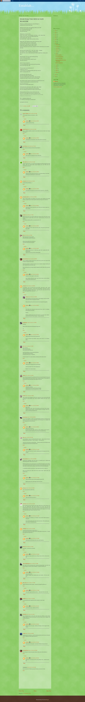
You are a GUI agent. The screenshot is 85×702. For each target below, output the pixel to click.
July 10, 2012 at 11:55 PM (29, 346)
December (57, 44)
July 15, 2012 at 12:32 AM (35, 590)
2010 (56, 76)
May (56, 66)
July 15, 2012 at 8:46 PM (30, 633)
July (56, 53)
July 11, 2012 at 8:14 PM (35, 153)
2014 (56, 39)
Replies (25, 119)
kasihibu (24, 598)
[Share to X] (35, 106)
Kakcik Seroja (25, 129)
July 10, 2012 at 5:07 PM (32, 196)
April (57, 68)
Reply (24, 116)
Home (35, 691)
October (57, 48)
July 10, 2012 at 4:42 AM (33, 113)
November (57, 46)
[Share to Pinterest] (37, 106)
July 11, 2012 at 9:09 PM (32, 417)
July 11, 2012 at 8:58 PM (35, 305)
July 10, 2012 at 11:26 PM (32, 322)
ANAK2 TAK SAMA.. (59, 58)
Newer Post (21, 691)
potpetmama (25, 417)
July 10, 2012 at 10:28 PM (30, 285)
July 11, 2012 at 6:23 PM (29, 395)
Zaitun (27, 296)
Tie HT (24, 395)
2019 (56, 32)
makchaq (27, 121)
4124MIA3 (24, 528)
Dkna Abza (25, 582)
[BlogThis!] (34, 106)
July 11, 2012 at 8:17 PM (35, 188)
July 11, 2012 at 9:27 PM (35, 334)
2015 (56, 37)
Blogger (47, 699)
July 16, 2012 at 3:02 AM (35, 606)
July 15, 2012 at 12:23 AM (35, 515)
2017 (56, 34)
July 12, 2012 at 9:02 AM (29, 437)
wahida (24, 633)
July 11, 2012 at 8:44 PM (35, 274)
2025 (56, 30)
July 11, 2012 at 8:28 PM (35, 205)
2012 (56, 43)
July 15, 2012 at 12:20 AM (35, 495)
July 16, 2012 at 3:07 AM (35, 642)
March (57, 70)
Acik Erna (24, 503)
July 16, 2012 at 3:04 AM (35, 624)
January (57, 72)
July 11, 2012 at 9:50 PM (35, 405)
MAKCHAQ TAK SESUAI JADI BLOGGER (60, 61)
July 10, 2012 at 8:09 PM (33, 258)
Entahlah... (26, 5)
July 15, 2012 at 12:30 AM (35, 572)
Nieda (24, 546)
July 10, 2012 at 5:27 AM (31, 146)
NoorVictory (25, 146)
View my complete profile (57, 86)
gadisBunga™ (25, 322)
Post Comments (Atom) (27, 693)
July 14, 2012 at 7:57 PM (31, 582)
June (56, 65)
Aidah (24, 375)
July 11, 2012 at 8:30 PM (35, 225)
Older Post (48, 691)
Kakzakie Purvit (25, 258)
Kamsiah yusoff (25, 196)
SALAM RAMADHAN (59, 56)
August (57, 51)
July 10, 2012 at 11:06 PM (32, 296)
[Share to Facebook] (36, 106)
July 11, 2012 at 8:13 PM (35, 137)
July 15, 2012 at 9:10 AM (30, 614)
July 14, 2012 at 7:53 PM (34, 563)
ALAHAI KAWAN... (58, 55)
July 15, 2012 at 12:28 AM (35, 554)
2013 (56, 41)
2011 (56, 74)
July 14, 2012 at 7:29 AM (29, 546)
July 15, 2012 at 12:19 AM (35, 477)
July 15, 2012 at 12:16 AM (35, 449)
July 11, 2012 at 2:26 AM (29, 375)
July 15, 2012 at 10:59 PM (33, 650)
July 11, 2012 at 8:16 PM (35, 171)
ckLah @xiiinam (26, 113)
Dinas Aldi (24, 162)
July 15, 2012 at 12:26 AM (35, 538)
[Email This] (33, 106)
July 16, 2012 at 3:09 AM (35, 658)
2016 (56, 36)
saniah (24, 214)
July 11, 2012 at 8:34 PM (35, 248)
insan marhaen (25, 458)
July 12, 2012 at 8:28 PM (32, 458)
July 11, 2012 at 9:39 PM (35, 385)
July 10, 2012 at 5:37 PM (29, 214)
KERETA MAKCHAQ (59, 62)
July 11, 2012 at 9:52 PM (35, 426)
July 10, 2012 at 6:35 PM (28, 235)
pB (23, 235)
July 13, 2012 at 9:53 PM (30, 488)
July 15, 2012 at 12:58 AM (30, 598)
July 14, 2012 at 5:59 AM (31, 528)
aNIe (23, 437)
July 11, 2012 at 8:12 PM (35, 121)
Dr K (24, 346)
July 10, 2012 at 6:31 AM (30, 181)
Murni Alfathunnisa (26, 563)
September (57, 49)
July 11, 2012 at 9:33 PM (35, 362)
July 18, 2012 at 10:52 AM (31, 667)
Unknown (24, 181)
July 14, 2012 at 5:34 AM (31, 503)
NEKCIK (24, 614)
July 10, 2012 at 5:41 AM (31, 161)
